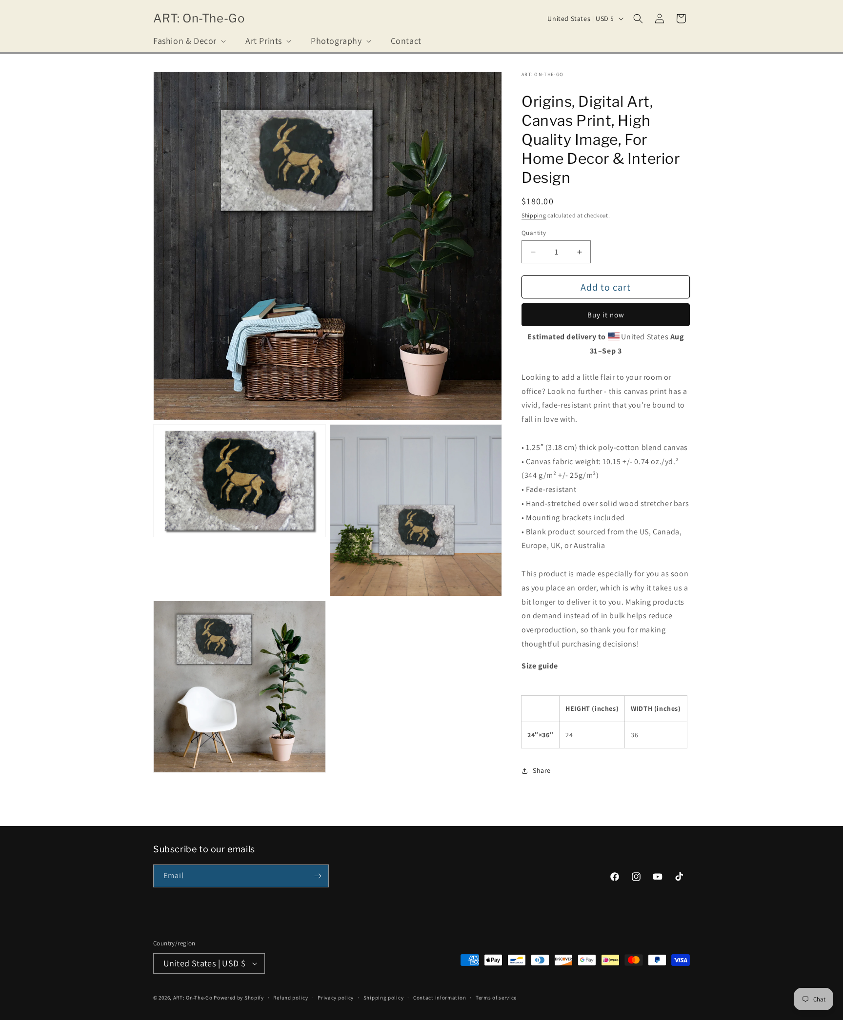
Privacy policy (336, 997)
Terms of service (496, 997)
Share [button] (542, 770)
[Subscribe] (317, 875)
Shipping (534, 215)
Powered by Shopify (239, 997)
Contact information (439, 997)
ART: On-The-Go (193, 997)
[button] (188, 40)
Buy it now (605, 314)
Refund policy (290, 997)
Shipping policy (383, 997)
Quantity (534, 233)
